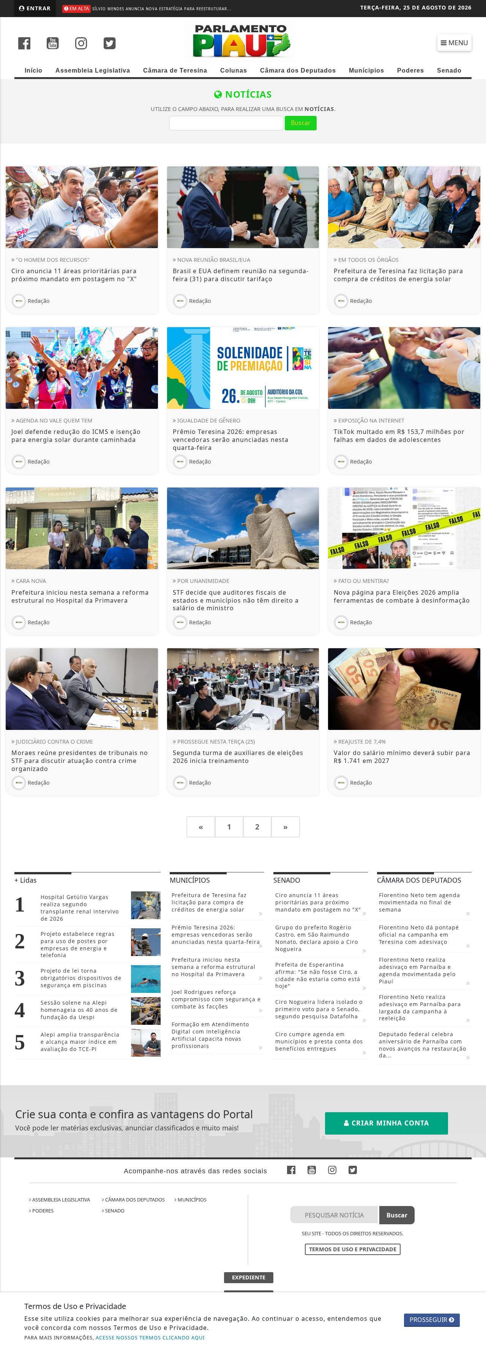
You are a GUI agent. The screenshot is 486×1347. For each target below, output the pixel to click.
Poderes (410, 70)
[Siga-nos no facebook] (24, 44)
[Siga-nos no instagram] (81, 44)
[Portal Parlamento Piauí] (243, 41)
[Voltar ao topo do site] (474, 808)
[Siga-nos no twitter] (110, 44)
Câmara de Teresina (175, 70)
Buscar (301, 123)
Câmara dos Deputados (298, 70)
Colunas (233, 70)
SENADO (114, 1210)
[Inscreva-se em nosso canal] (53, 44)
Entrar (38, 8)
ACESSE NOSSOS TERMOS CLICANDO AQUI (150, 1337)
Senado (449, 70)
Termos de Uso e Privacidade (352, 1249)
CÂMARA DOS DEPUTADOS (134, 1199)
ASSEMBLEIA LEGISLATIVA (60, 1199)
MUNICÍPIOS (192, 1199)
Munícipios (366, 70)
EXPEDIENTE (248, 1277)
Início (34, 70)
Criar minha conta (389, 1122)
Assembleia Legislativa (92, 70)
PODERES (42, 1210)
